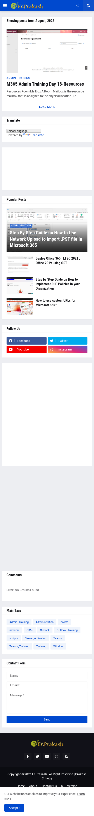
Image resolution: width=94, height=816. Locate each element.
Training (41, 646)
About (33, 786)
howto (64, 622)
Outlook (45, 630)
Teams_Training (19, 646)
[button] (5, 5)
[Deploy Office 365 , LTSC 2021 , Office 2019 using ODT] (20, 264)
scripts (13, 638)
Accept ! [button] (14, 808)
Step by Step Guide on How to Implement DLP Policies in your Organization (58, 284)
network (14, 630)
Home (21, 786)
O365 (29, 630)
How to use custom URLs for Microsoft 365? (55, 302)
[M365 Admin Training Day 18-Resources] (47, 51)
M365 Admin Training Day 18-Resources (45, 84)
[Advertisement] (47, 414)
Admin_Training (19, 622)
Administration (45, 622)
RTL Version (69, 786)
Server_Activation (35, 638)
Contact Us (49, 786)
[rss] (66, 756)
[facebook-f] (27, 756)
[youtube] (47, 756)
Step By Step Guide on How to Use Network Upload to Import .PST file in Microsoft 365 (46, 239)
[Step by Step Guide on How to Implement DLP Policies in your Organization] (20, 285)
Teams (57, 638)
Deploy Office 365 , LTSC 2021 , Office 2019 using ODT (58, 260)
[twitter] (37, 756)
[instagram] (56, 756)
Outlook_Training (67, 630)
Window (58, 646)
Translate (37, 135)
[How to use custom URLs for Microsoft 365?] (20, 306)
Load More (47, 106)
